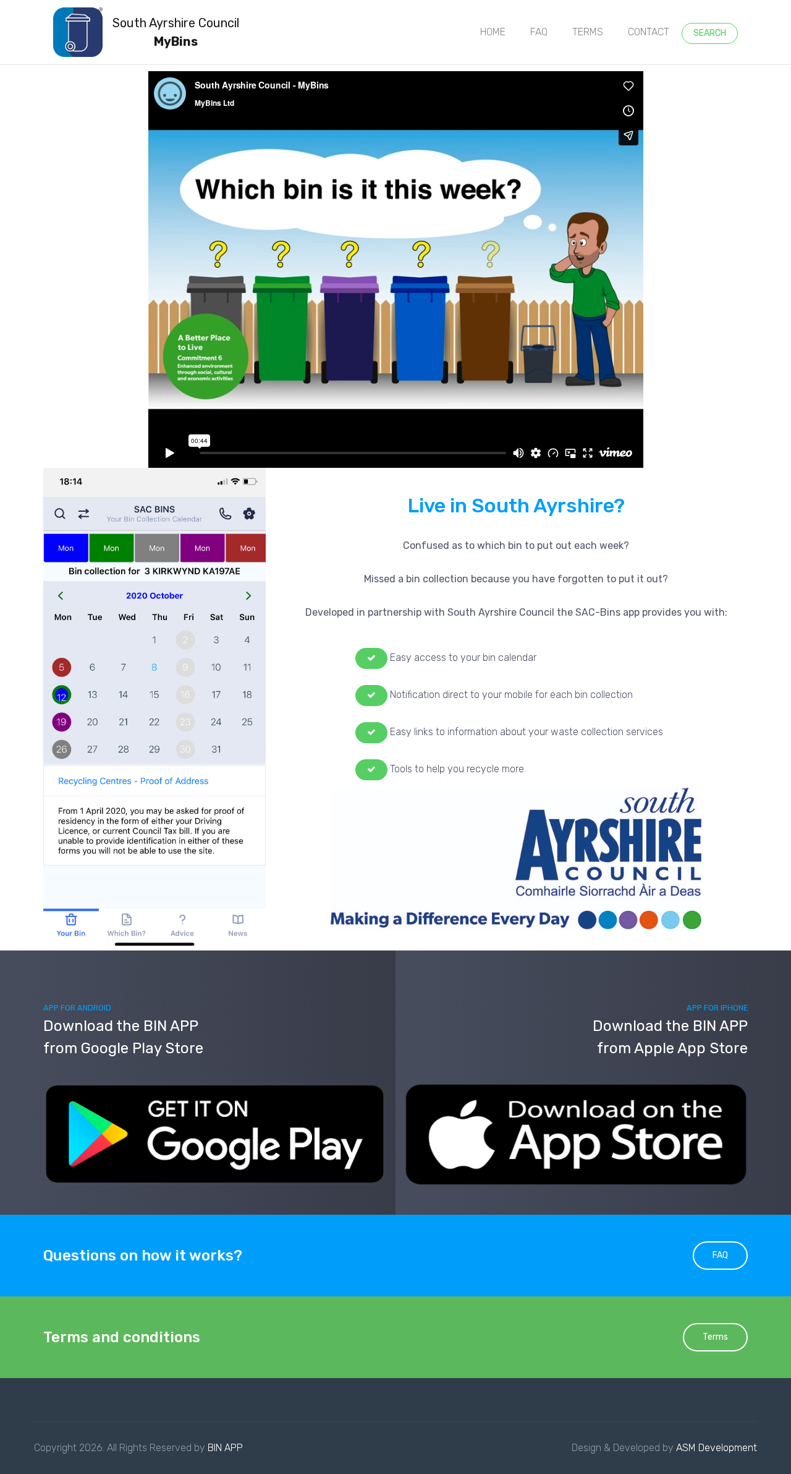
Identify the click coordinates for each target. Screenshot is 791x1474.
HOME (492, 32)
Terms (715, 1337)
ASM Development (716, 1448)
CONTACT (648, 32)
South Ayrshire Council (175, 32)
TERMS (587, 32)
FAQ (539, 32)
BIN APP (225, 1448)
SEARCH (709, 33)
